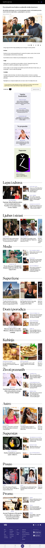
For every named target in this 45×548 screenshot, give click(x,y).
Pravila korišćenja (25, 532)
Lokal (11, 537)
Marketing (24, 529)
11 (10, 89)
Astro (39, 425)
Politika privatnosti (26, 534)
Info (5, 529)
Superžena (12, 531)
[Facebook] (33, 524)
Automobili (12, 536)
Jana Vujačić (19, 173)
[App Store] (37, 535)
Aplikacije (24, 536)
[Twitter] (35, 524)
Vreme (18, 534)
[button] (41, 227)
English (18, 532)
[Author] (22, 162)
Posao (4, 485)
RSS (22, 537)
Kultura (11, 529)
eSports (11, 532)
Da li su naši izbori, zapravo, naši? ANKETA (21, 175)
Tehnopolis (12, 534)
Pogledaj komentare (36, 89)
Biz (4, 532)
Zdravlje (5, 536)
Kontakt (23, 539)
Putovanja (6, 537)
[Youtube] (40, 524)
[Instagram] (38, 524)
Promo (12, 511)
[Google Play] (37, 532)
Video (18, 529)
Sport (5, 531)
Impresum (24, 531)
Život (5, 534)
